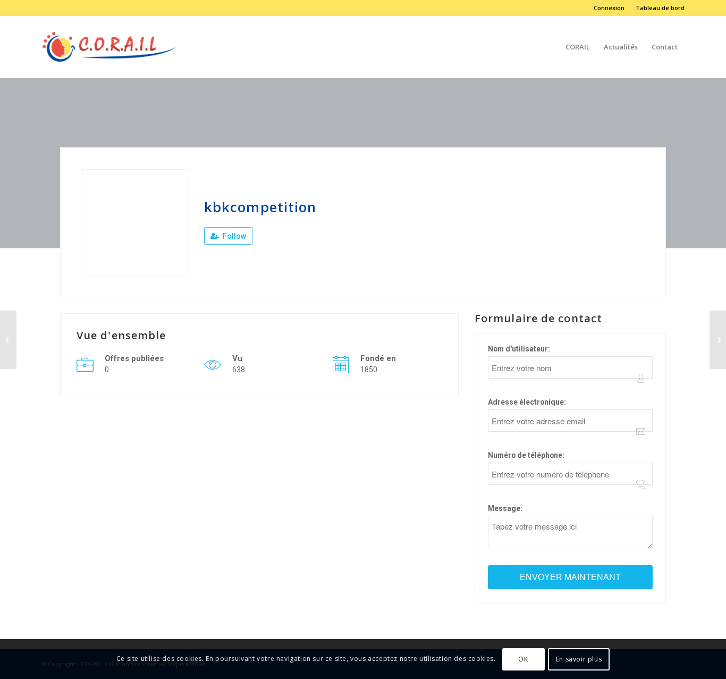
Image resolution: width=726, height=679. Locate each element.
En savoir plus (579, 658)
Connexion (609, 8)
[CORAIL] (109, 46)
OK (523, 658)
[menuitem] (609, 8)
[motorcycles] (8, 340)
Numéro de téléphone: (526, 455)
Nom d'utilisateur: (519, 349)
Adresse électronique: (527, 402)
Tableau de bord (660, 8)
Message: (505, 508)
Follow (233, 236)
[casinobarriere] (718, 340)
